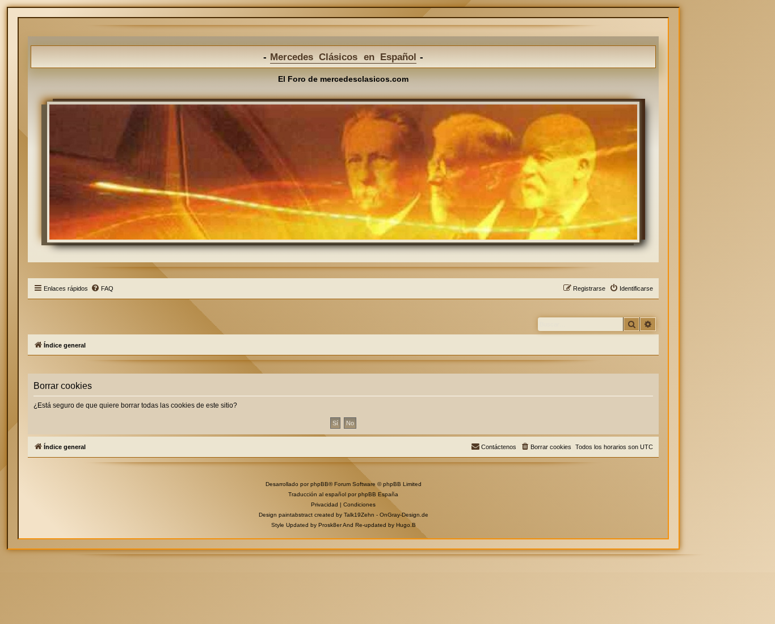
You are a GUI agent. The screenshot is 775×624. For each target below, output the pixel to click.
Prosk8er (330, 525)
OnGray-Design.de (404, 515)
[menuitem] (102, 288)
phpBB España (378, 494)
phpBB (319, 484)
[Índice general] (343, 172)
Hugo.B (406, 525)
